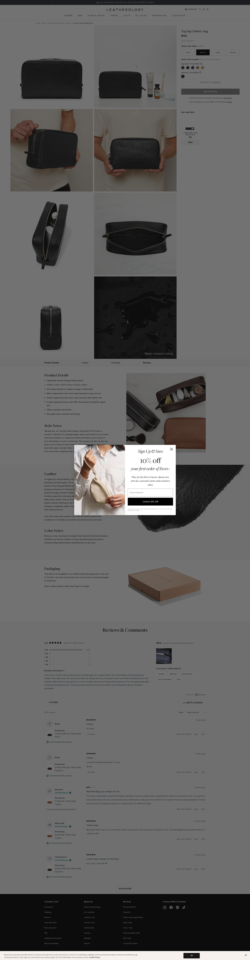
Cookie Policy (94, 957)
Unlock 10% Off (150, 501)
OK (191, 956)
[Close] (246, 955)
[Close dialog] (171, 449)
